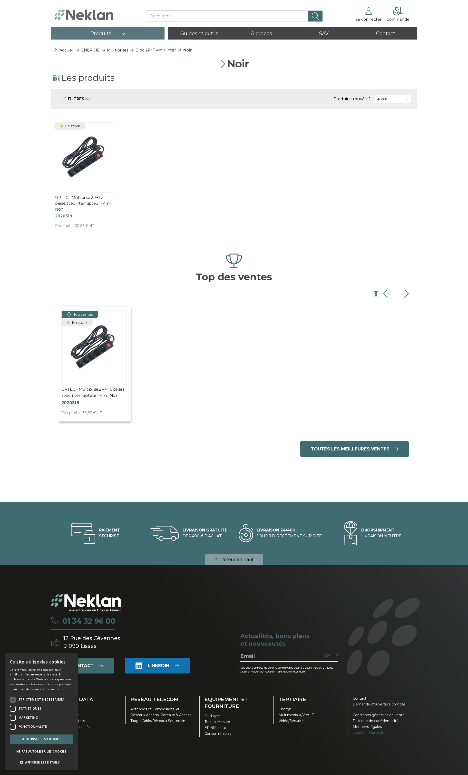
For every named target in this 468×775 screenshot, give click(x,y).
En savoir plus (53, 689)
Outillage (212, 716)
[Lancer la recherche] (315, 16)
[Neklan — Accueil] (84, 14)
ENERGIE (90, 50)
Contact (359, 698)
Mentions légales (367, 726)
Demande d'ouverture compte (379, 704)
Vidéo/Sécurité (291, 721)
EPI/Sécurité (215, 727)
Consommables (218, 733)
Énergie (285, 709)
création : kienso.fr (368, 732)
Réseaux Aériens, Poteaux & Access (160, 715)
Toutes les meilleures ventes (350, 449)
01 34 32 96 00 (88, 621)
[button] (41, 762)
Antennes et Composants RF (155, 709)
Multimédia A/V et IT (296, 715)
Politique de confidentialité (376, 721)
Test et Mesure (217, 722)
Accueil (66, 50)
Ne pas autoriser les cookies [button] (41, 751)
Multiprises (117, 50)
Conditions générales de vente (379, 715)
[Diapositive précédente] (386, 294)
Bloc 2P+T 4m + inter (156, 50)
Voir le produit (88, 180)
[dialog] (41, 711)
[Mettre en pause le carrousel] (376, 294)
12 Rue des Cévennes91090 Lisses (91, 642)
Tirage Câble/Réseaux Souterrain (157, 721)
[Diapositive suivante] (406, 294)
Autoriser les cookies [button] (41, 739)
